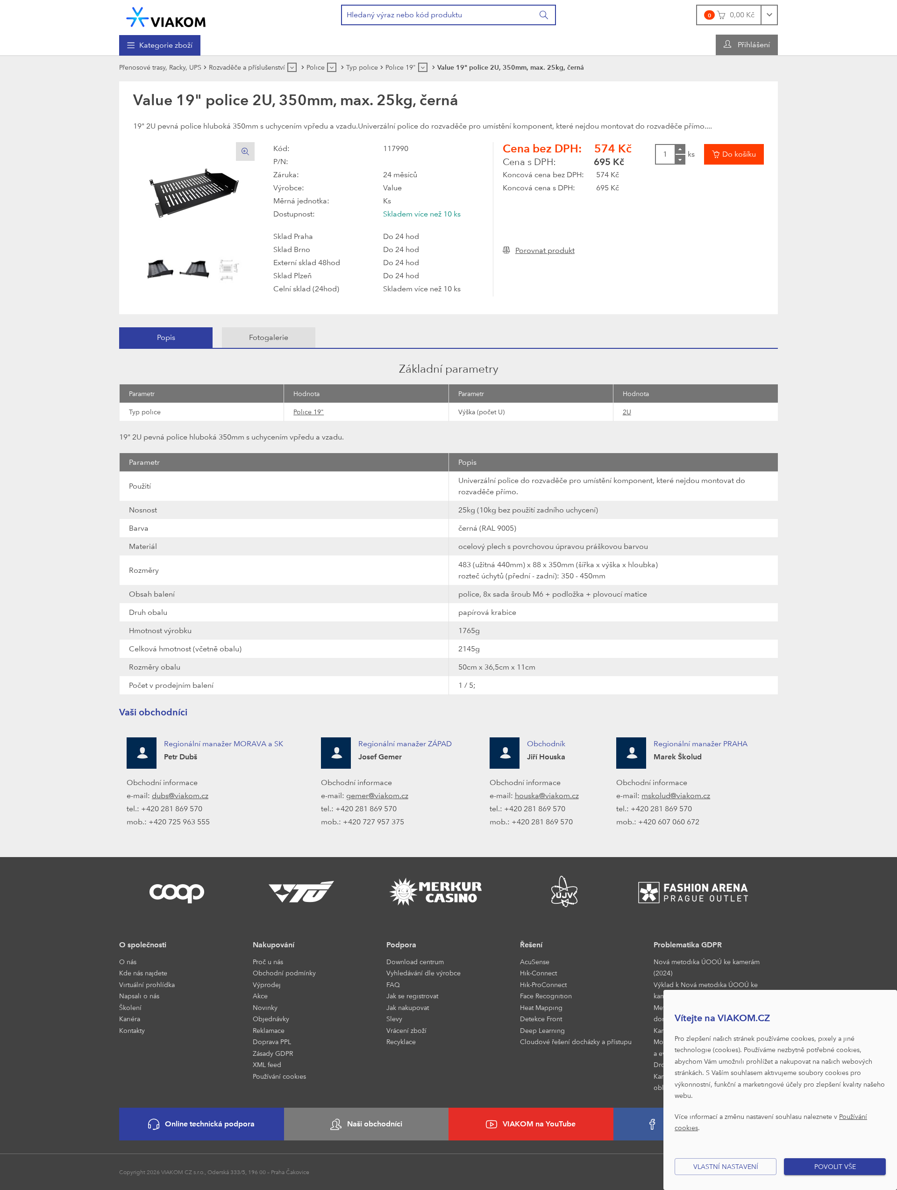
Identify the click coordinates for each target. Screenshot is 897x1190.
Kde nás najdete (143, 973)
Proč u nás (268, 962)
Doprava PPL (272, 1042)
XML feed (267, 1064)
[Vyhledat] (544, 15)
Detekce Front (541, 1019)
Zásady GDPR (273, 1053)
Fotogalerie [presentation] (268, 337)
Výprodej (267, 984)
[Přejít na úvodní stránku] (166, 17)
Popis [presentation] (166, 337)
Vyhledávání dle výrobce (423, 973)
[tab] (166, 337)
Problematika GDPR (688, 944)
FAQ (393, 984)
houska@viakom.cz (547, 795)
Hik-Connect (538, 973)
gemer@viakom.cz (377, 795)
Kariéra (129, 1019)
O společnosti (142, 944)
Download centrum (415, 962)
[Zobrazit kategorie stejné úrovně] (292, 67)
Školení (130, 1007)
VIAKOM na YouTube (539, 1123)
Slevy (394, 1019)
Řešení (531, 944)
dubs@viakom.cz (180, 795)
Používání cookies (279, 1076)
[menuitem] (159, 45)
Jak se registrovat (412, 996)
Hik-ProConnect (543, 984)
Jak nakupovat (407, 1007)
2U (627, 412)
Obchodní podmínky (284, 973)
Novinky (265, 1007)
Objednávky (271, 1019)
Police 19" (308, 412)
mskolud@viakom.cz (675, 795)
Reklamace (269, 1030)
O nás (127, 962)
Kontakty (132, 1030)
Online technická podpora (210, 1123)
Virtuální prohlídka (147, 984)
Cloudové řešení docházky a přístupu (576, 1042)
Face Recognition (546, 996)
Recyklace (401, 1042)
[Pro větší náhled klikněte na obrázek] (194, 192)
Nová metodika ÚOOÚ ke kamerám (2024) (707, 967)
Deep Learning (542, 1030)
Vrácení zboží (406, 1030)
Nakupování (273, 944)
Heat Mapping (541, 1007)
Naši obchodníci (374, 1123)
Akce (260, 996)
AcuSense (534, 962)
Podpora (401, 944)
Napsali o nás (139, 996)
